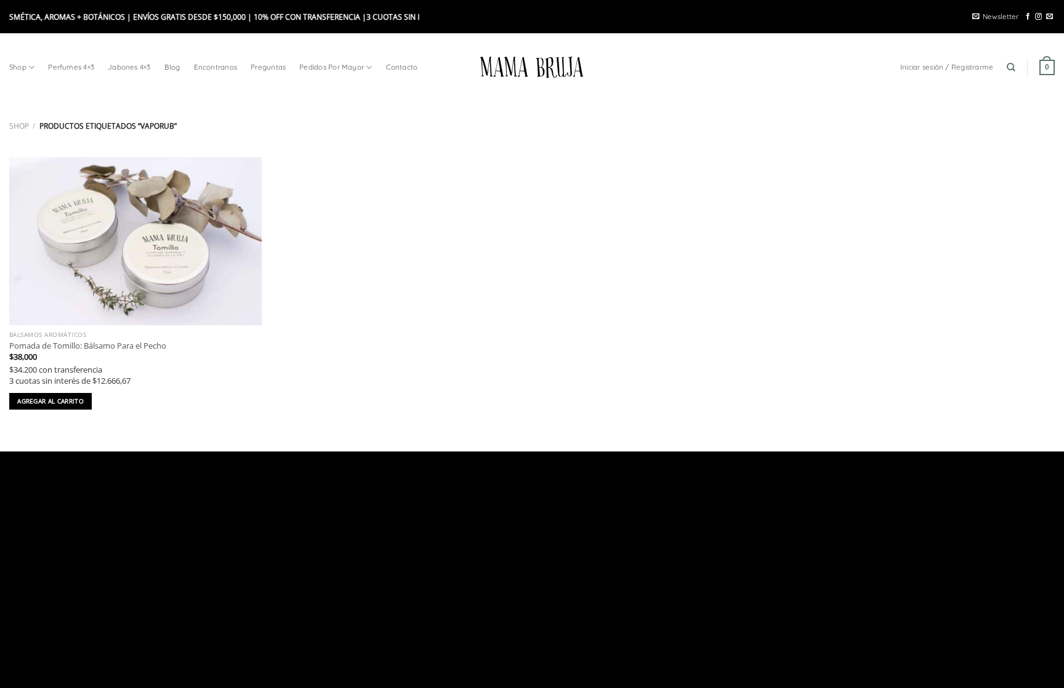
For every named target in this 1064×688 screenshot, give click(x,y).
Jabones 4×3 (129, 66)
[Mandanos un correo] (1049, 16)
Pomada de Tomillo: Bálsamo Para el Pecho (87, 346)
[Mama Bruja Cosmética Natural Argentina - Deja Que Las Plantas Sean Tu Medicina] (532, 67)
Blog (172, 66)
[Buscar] (1011, 67)
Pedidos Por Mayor (331, 66)
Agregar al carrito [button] (50, 401)
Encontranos (216, 66)
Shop (17, 66)
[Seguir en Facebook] (1028, 16)
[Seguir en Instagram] (1038, 16)
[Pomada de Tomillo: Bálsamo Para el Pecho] (135, 241)
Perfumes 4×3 (71, 66)
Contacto (402, 66)
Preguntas (268, 66)
